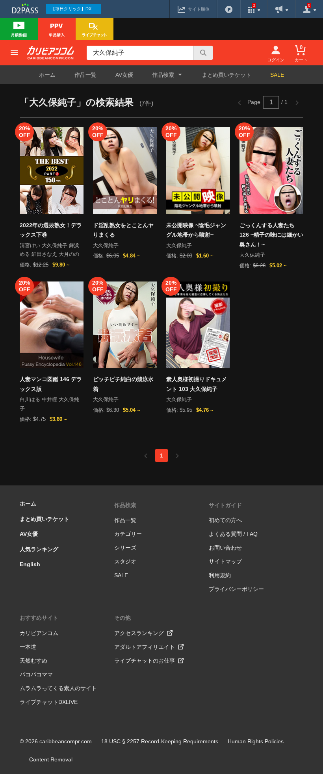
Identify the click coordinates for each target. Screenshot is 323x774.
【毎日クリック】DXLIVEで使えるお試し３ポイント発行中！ (76, 8)
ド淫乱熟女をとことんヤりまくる (123, 230)
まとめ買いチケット (226, 75)
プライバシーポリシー (236, 589)
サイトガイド (225, 505)
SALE (277, 75)
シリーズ (125, 547)
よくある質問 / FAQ (233, 534)
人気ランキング (39, 549)
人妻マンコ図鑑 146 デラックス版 (51, 384)
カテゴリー (128, 534)
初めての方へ (225, 520)
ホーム (47, 75)
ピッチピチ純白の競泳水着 (123, 384)
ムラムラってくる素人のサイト (58, 688)
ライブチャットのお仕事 (144, 660)
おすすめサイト (39, 618)
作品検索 (125, 505)
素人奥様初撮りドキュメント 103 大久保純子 (196, 384)
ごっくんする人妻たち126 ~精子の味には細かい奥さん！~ (271, 235)
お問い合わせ (225, 547)
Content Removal (50, 759)
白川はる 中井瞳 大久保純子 (49, 403)
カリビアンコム (39, 633)
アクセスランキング (139, 633)
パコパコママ (36, 674)
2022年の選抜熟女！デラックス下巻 (51, 230)
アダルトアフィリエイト (144, 647)
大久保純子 (106, 245)
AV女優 (124, 75)
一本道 (28, 647)
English (30, 564)
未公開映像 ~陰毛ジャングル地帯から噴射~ (196, 230)
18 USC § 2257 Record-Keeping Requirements (159, 741)
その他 (122, 618)
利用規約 (220, 575)
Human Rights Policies (256, 741)
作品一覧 (85, 75)
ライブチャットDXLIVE (49, 702)
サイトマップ (225, 561)
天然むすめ (33, 660)
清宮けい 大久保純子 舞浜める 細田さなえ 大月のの (49, 250)
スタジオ (125, 561)
